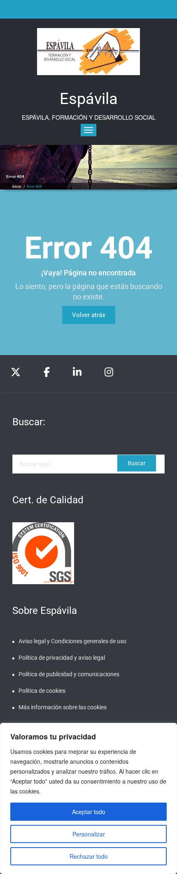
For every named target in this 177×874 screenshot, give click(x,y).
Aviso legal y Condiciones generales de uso (72, 641)
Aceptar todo (88, 812)
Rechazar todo (89, 856)
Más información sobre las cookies (63, 707)
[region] (88, 798)
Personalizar (88, 834)
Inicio (16, 187)
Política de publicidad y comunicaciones (69, 674)
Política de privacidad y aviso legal (62, 657)
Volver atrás (88, 315)
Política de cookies (42, 690)
